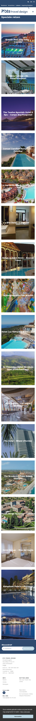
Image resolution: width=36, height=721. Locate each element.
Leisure (18, 5)
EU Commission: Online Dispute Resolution (26, 694)
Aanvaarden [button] (18, 716)
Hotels (4, 682)
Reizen (4, 679)
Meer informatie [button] (25, 712)
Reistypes (5, 684)
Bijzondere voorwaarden (23, 690)
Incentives (11, 5)
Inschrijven (28, 648)
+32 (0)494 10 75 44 (9, 698)
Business (4, 5)
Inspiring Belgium (27, 5)
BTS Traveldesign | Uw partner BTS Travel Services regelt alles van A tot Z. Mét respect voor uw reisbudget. (14, 11)
